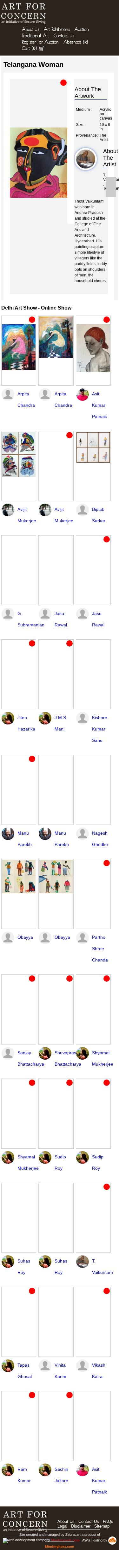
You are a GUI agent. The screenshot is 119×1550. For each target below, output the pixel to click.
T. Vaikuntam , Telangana (105, 182)
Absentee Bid (75, 41)
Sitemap (101, 1526)
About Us (30, 29)
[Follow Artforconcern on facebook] (111, 182)
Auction (82, 29)
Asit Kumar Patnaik (99, 405)
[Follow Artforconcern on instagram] (111, 192)
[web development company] (26, 1540)
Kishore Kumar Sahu (99, 729)
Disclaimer (80, 1526)
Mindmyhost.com (59, 1546)
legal (62, 1526)
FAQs (108, 1521)
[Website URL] (25, 13)
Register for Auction (40, 41)
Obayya (25, 937)
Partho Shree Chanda (100, 948)
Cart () (29, 48)
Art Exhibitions (57, 29)
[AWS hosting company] (112, 1540)
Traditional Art (35, 35)
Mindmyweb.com (66, 1540)
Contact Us (64, 35)
